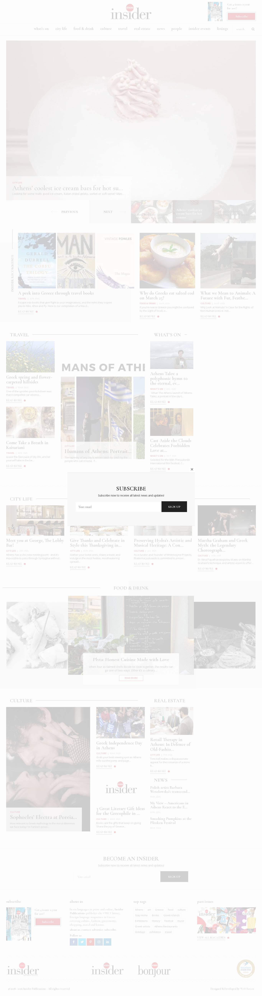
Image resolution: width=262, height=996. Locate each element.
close (192, 469)
